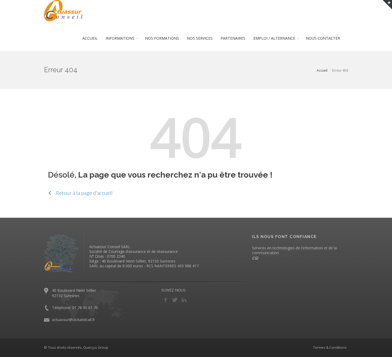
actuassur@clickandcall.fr (73, 319)
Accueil (322, 70)
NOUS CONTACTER (323, 38)
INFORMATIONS (120, 38)
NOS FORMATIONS (162, 38)
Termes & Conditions (330, 347)
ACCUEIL (90, 38)
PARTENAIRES (233, 38)
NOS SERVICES (200, 38)
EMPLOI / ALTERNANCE (274, 38)
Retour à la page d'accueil (84, 193)
